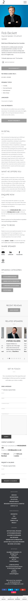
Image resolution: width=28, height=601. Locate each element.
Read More (9, 351)
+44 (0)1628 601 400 (15, 210)
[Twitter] (10, 590)
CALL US (3, 599)
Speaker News (14, 497)
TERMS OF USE (14, 520)
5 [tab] (15, 358)
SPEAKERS (17, 599)
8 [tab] (20, 358)
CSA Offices (14, 499)
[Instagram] (13, 592)
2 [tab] (9, 358)
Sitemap (14, 518)
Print (3, 262)
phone (7, 240)
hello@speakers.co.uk (13, 212)
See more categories (14, 544)
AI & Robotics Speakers (14, 535)
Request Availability (14, 120)
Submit (6, 436)
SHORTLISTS (11, 599)
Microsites (14, 514)
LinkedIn (10, 254)
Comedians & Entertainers (11, 285)
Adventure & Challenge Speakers (14, 541)
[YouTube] (23, 590)
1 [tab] (8, 358)
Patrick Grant (12, 341)
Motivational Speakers (14, 531)
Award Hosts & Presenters (11, 281)
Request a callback (10, 480)
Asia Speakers (14, 537)
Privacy (14, 522)
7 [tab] (18, 358)
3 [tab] (11, 358)
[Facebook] (4, 590)
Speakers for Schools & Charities (14, 503)
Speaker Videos (14, 501)
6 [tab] (16, 358)
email (11, 240)
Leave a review (14, 310)
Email (3, 254)
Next (24, 358)
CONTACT (24, 599)
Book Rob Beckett (14, 68)
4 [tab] (13, 358)
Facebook (19, 254)
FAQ (14, 516)
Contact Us (14, 505)
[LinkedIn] (16, 590)
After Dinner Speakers (9, 276)
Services (14, 495)
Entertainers (7, 290)
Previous (3, 358)
